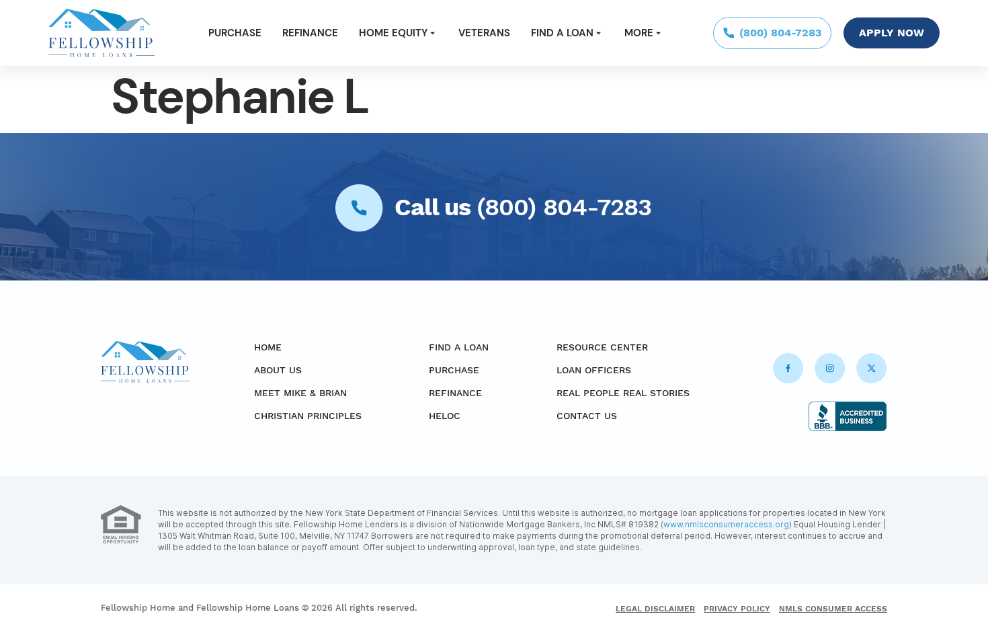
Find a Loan (562, 33)
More (638, 33)
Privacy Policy (737, 608)
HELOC (444, 415)
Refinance (310, 33)
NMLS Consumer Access (833, 608)
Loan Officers (594, 370)
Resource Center (602, 347)
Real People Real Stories (623, 392)
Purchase (234, 33)
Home (268, 347)
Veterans (484, 33)
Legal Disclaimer (655, 608)
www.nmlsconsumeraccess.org (726, 524)
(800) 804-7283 (564, 207)
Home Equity (393, 33)
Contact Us (587, 415)
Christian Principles (308, 415)
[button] (398, 33)
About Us (278, 370)
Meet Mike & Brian (300, 392)
